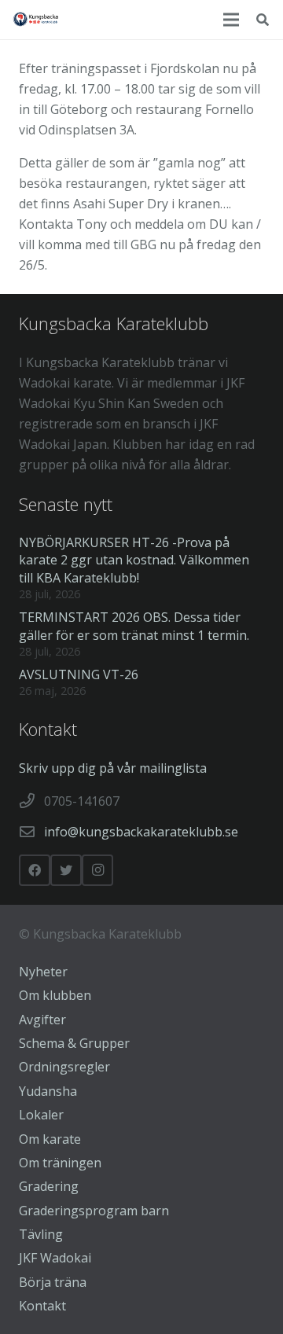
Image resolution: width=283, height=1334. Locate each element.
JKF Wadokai (55, 1257)
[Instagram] (97, 870)
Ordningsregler (64, 1066)
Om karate (50, 1139)
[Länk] (36, 20)
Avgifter (42, 1019)
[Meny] (231, 19)
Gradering (49, 1186)
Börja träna (52, 1282)
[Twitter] (66, 870)
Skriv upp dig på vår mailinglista (113, 768)
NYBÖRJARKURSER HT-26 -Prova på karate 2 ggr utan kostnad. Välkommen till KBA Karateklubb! (134, 560)
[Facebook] (34, 870)
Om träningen (60, 1162)
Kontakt (42, 1305)
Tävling (41, 1234)
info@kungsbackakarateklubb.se (141, 831)
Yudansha (48, 1091)
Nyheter (43, 971)
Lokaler (41, 1114)
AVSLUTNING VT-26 (78, 674)
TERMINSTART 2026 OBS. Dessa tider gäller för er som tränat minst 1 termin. (134, 625)
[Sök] (263, 19)
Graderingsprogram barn (94, 1210)
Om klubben (55, 995)
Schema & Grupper (74, 1043)
